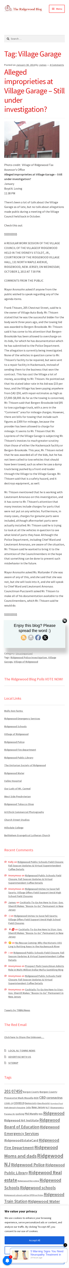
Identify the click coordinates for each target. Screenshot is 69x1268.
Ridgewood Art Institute (21, 1120)
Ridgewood (54, 1113)
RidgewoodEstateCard (21, 1140)
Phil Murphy (31, 1113)
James (43, 65)
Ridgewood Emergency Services (22, 718)
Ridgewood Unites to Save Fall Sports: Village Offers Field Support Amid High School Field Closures (34, 892)
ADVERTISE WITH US (19, 1056)
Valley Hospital (13, 781)
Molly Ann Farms (13, 710)
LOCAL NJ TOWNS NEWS (21, 1050)
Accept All (34, 1240)
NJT (48, 1107)
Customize (34, 1250)
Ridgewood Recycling (28, 1180)
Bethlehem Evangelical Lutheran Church (27, 835)
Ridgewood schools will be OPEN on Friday (23, 1195)
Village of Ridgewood (26, 661)
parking (20, 1113)
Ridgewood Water (14, 773)
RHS (41, 1114)
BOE (36, 1098)
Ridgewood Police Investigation (28, 657)
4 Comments (57, 65)
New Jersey (38, 1107)
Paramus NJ (9, 1114)
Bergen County (31, 1091)
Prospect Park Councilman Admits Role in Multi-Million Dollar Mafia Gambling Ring (36, 967)
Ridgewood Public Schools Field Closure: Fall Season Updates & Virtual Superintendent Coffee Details (36, 865)
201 (7, 1091)
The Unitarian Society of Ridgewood (25, 765)
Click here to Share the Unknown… (24, 1037)
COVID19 (18, 1103)
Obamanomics (57, 1107)
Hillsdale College (13, 827)
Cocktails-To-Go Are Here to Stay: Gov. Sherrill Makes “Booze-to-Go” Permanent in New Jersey (35, 906)
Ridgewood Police (14, 742)
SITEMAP (13, 1062)
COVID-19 (8, 1103)
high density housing (14, 1107)
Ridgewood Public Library (18, 757)
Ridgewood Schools (15, 726)
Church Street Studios (17, 819)
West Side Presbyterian (17, 796)
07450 (16, 1091)
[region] (34, 1236)
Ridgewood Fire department (20, 749)
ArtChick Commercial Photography (24, 812)
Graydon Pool (56, 1103)
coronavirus (54, 1098)
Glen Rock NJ (43, 1103)
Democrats (31, 1103)
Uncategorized (24, 653)
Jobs (28, 1107)
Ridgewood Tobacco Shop (19, 804)
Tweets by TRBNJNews (17, 1010)
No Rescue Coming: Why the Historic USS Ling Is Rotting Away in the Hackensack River (35, 944)
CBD (42, 1097)
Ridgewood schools (38, 1187)
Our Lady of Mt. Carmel (17, 788)
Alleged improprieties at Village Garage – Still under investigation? (34, 90)
